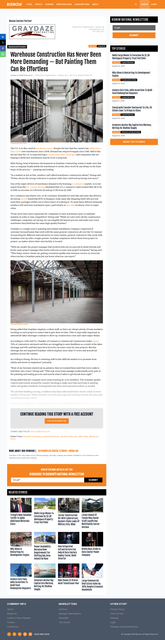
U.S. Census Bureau (35, 187)
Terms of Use (116, 613)
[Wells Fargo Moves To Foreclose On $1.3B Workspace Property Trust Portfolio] (45, 514)
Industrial (101, 46)
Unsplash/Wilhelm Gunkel (19, 324)
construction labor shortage (61, 154)
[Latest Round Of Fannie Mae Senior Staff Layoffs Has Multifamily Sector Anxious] (92, 514)
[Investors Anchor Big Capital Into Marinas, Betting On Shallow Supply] (45, 577)
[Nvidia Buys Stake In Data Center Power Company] (92, 546)
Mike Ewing (83, 436)
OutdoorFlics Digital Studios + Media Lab (51, 75)
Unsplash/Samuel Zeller (19, 143)
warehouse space (44, 148)
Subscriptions (82, 4)
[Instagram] (25, 634)
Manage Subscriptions (70, 613)
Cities (29, 4)
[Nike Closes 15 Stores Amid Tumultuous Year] (69, 577)
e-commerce (78, 184)
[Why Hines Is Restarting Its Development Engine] (21, 546)
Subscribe (63, 618)
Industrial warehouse (50, 436)
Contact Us (12, 626)
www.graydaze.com (96, 29)
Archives (63, 609)
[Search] (136, 4)
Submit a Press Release (18, 618)
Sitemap (114, 618)
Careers (49, 4)
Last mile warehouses (68, 436)
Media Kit (12, 613)
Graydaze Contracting (92, 403)
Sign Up (144, 4)
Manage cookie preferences (124, 626)
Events (38, 4)
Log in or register (56, 421)
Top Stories (64, 622)
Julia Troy (22, 431)
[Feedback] (30, 634)
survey (24, 199)
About (95, 4)
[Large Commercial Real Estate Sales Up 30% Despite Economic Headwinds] (92, 577)
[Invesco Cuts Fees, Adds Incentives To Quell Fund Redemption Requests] (21, 577)
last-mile (70, 205)
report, (95, 341)
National (93, 46)
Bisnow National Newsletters (130, 19)
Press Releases (64, 4)
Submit (93, 480)
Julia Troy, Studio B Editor (79, 75)
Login (153, 4)
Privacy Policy (117, 609)
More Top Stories (134, 142)
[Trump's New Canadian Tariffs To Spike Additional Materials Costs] (21, 514)
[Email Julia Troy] (91, 75)
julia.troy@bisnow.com (40, 431)
